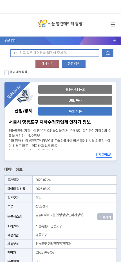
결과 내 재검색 (18, 72)
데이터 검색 (107, 53)
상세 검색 (47, 64)
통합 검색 (74, 64)
